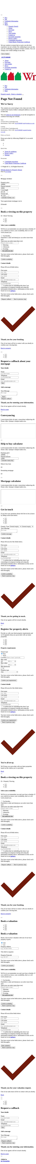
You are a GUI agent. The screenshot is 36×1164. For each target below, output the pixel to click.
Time (12, 241)
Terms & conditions (11, 151)
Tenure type (4, 652)
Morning (5, 245)
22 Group (8, 171)
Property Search (13, 26)
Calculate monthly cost (8, 197)
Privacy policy (12, 38)
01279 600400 (19, 123)
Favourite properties (14, 37)
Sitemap (7, 155)
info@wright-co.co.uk (28, 123)
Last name (4, 274)
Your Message (5, 391)
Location (3, 657)
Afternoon (6, 247)
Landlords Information (11, 21)
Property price (5, 182)
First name (4, 270)
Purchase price (5, 453)
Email (2, 278)
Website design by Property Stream (11, 170)
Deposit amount (5, 186)
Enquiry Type (5, 526)
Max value (4, 663)
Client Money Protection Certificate (19, 42)
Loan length (4, 190)
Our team (11, 30)
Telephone (4, 281)
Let (4, 945)
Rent (6, 23)
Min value (4, 659)
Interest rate (4, 194)
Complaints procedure (15, 40)
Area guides (12, 33)
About (10, 28)
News (10, 31)
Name (2, 372)
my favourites (5, 1161)
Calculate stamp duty (7, 460)
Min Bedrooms (5, 666)
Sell (6, 19)
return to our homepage (13, 115)
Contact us (11, 35)
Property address (6, 946)
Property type (5, 670)
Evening (5, 249)
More (6, 24)
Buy (6, 17)
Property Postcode (6, 955)
